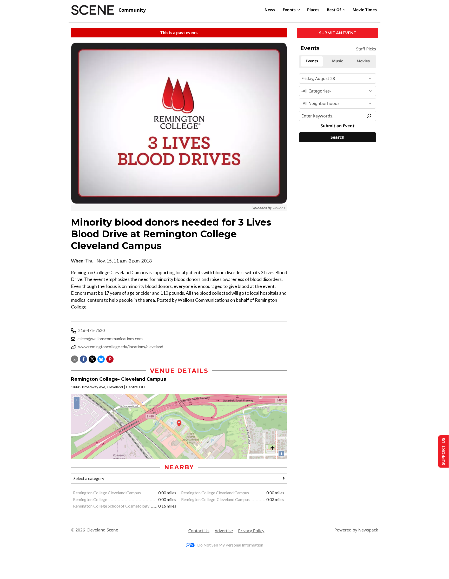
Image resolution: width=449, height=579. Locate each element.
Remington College (90, 499)
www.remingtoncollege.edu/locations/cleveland (120, 346)
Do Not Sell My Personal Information (230, 544)
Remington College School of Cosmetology (111, 505)
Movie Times (365, 9)
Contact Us (198, 531)
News (270, 9)
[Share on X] (92, 358)
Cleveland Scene (102, 530)
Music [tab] (337, 61)
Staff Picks (366, 49)
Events (289, 9)
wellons (278, 208)
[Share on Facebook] (83, 358)
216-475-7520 (91, 330)
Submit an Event (337, 32)
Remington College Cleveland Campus (107, 492)
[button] (110, 358)
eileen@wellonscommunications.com (110, 338)
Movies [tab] (363, 61)
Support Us (442, 451)
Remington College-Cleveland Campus (215, 499)
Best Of (334, 9)
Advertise (224, 531)
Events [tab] (312, 61)
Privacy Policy (251, 531)
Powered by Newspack (356, 530)
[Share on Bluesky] (101, 358)
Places (313, 9)
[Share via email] (74, 358)
